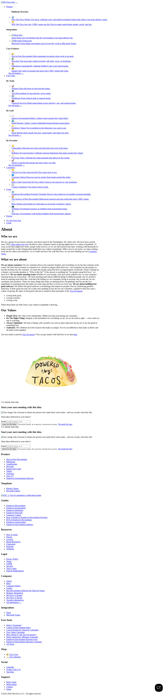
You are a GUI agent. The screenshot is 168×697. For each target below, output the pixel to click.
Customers (10, 167)
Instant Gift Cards (13, 469)
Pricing (9, 216)
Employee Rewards (14, 513)
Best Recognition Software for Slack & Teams (25, 590)
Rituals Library (12, 488)
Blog (8, 583)
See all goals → (14, 135)
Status (8, 689)
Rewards (10, 466)
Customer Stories (13, 586)
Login (8, 223)
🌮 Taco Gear (12, 654)
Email (3, 421)
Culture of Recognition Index (18, 627)
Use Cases (10, 75)
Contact (9, 687)
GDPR (9, 564)
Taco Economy (76, 291)
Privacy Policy (12, 559)
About (9, 581)
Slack (8, 612)
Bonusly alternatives (14, 593)
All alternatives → (13, 602)
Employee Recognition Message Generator (24, 642)
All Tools (10, 644)
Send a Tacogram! (13, 625)
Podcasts (10, 546)
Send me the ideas (9, 424)
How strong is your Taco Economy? (21, 635)
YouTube (10, 672)
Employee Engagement (16, 508)
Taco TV (10, 476)
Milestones (10, 462)
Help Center (11, 682)
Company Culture (13, 515)
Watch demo (11, 684)
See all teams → (15, 105)
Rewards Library (13, 491)
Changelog (10, 544)
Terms (8, 561)
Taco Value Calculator (15, 632)
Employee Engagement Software (20, 478)
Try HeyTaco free (13, 220)
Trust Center (11, 568)
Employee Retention (14, 510)
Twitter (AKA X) (13, 669)
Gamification (11, 464)
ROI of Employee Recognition (19, 520)
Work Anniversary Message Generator (22, 637)
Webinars (10, 549)
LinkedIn (10, 667)
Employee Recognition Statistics (19, 524)
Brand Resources (13, 542)
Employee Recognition (15, 505)
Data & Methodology (15, 571)
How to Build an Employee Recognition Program (26, 517)
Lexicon (9, 539)
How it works (12, 535)
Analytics (10, 473)
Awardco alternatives (15, 600)
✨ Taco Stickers (13, 657)
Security (9, 566)
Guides (9, 588)
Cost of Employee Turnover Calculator (22, 630)
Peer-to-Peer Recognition (16, 459)
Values (9, 471)
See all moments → (16, 165)
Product (9, 7)
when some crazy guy (19, 244)
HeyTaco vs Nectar (14, 598)
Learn (8, 189)
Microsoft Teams (13, 615)
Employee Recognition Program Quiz (22, 639)
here (75, 334)
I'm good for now (65, 424)
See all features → (15, 73)
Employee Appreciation (16, 522)
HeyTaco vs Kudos (14, 595)
